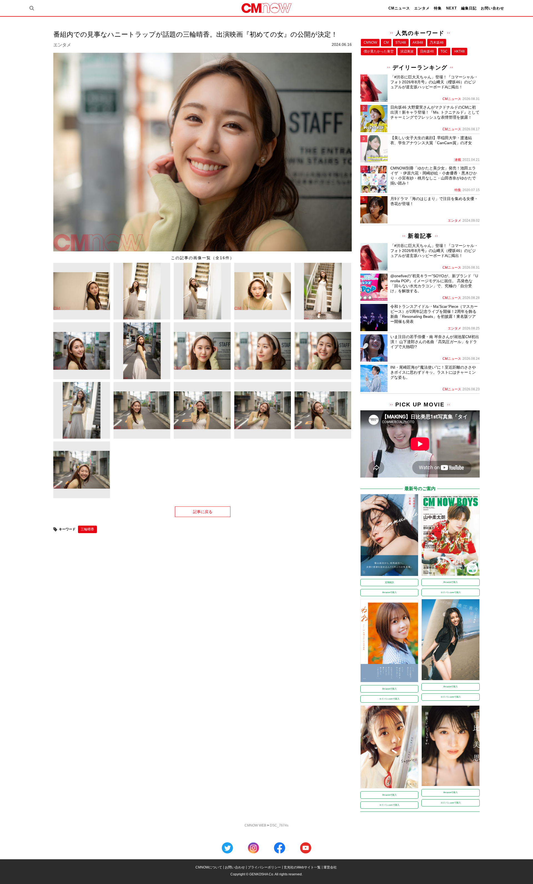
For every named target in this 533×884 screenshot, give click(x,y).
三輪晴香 (87, 529)
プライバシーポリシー (264, 867)
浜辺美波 (407, 51)
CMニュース (399, 8)
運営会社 (330, 867)
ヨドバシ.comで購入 (451, 592)
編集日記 (469, 8)
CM (386, 42)
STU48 (400, 42)
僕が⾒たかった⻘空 (379, 51)
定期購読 (389, 582)
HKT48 (459, 51)
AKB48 (418, 42)
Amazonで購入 (389, 592)
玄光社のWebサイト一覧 (302, 867)
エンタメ (422, 8)
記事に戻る (202, 512)
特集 (438, 8)
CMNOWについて (208, 867)
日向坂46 (427, 51)
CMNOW (370, 42)
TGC (444, 51)
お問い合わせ (492, 8)
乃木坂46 (437, 42)
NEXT (451, 8)
